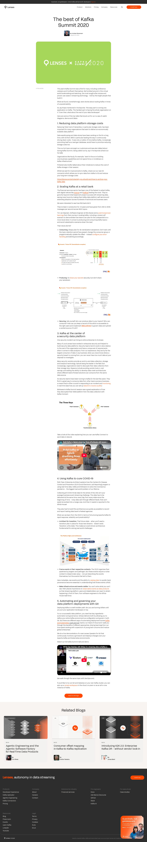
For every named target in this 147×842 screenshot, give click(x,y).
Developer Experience (11, 792)
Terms (34, 816)
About (34, 792)
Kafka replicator (8, 795)
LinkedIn (6, 828)
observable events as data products (96, 589)
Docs (92, 792)
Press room (7, 819)
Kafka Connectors (9, 801)
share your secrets (76, 278)
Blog (4, 816)
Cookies (35, 822)
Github (93, 798)
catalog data (94, 580)
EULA (34, 828)
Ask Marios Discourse (98, 795)
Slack (93, 801)
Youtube (6, 831)
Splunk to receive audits (92, 386)
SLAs (34, 825)
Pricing (96, 7)
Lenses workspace (70, 685)
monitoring (106, 383)
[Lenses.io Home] (9, 7)
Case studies (125, 792)
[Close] (143, 816)
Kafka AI (94, 804)
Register (93, 2)
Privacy (34, 819)
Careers (35, 795)
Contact (35, 798)
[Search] (122, 7)
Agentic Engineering (10, 798)
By (15, 758)
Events (5, 822)
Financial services (67, 792)
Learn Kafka (7, 825)
